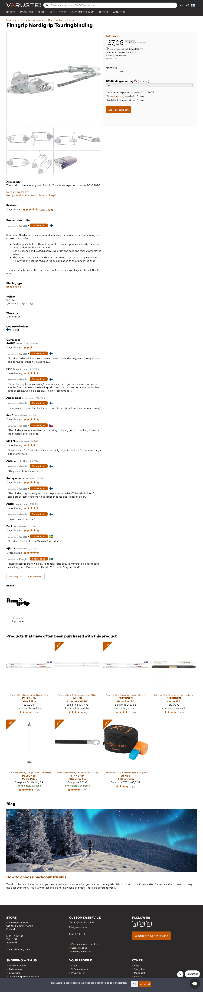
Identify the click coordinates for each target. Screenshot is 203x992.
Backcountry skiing (35, 20)
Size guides (139, 969)
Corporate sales (79, 947)
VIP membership (79, 969)
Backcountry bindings (61, 20)
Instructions (14, 972)
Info (51, 12)
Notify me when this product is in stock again (31, 195)
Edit (134, 984)
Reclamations (15, 969)
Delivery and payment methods (24, 976)
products (26, 12)
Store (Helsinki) (115, 96)
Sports (11, 12)
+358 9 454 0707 (84, 922)
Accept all (145, 984)
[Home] (23, 5)
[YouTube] (149, 924)
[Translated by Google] (17, 225)
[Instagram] (142, 924)
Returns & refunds (17, 965)
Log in (74, 965)
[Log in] (181, 5)
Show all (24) (15, 576)
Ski (20, 20)
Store (63, 12)
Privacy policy (78, 972)
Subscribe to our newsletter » (151, 935)
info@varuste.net (78, 927)
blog (41, 12)
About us (119, 12)
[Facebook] (135, 924)
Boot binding (13, 286)
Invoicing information (81, 951)
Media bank (139, 972)
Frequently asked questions (84, 944)
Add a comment (34, 576)
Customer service (82, 12)
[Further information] (107, 49)
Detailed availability (17, 192)
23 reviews (46, 209)
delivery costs (142, 43)
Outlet (103, 12)
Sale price (112, 36)
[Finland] (194, 5)
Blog (136, 965)
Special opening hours (19, 949)
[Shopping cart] (187, 5)
